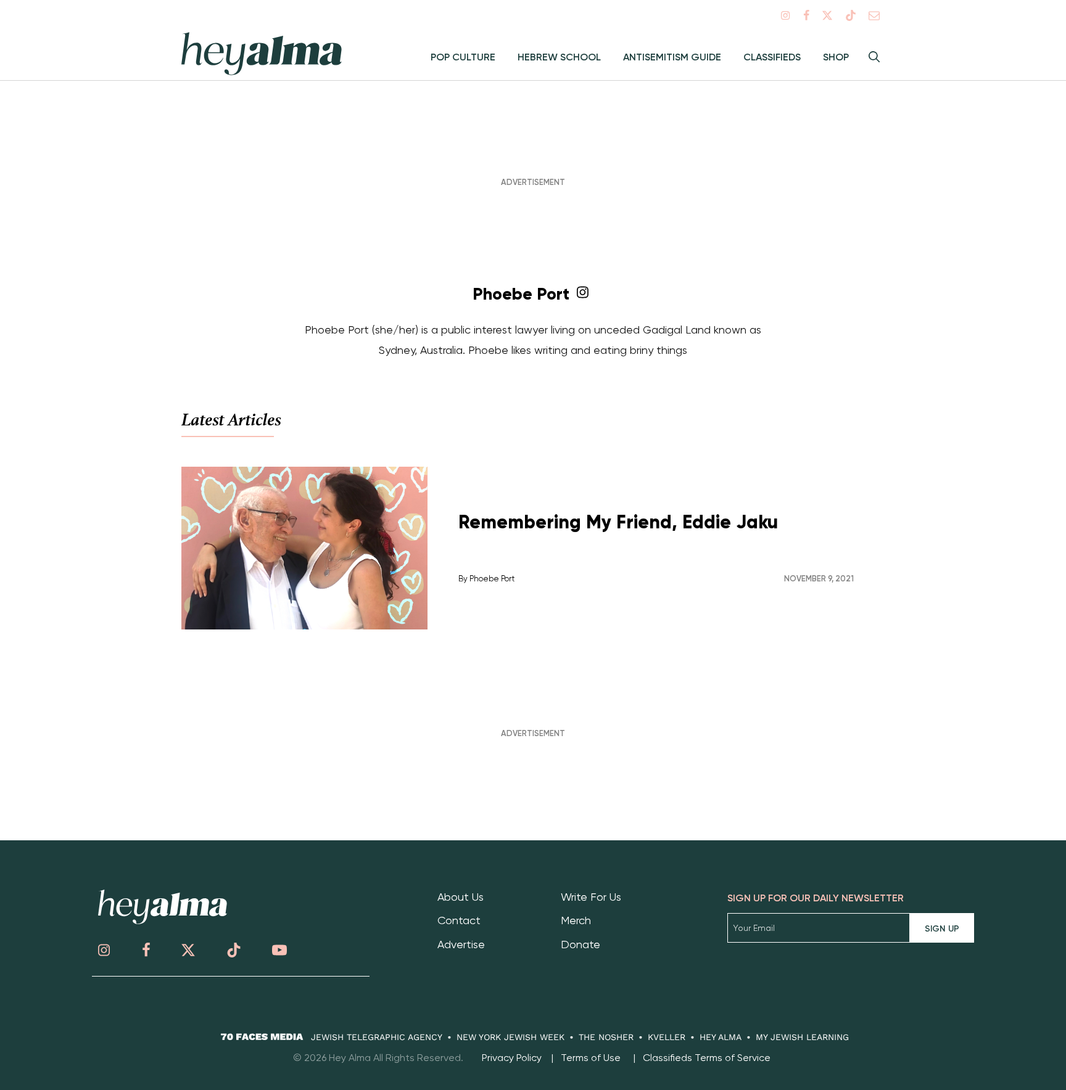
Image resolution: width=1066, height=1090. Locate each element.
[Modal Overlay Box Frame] (533, 545)
